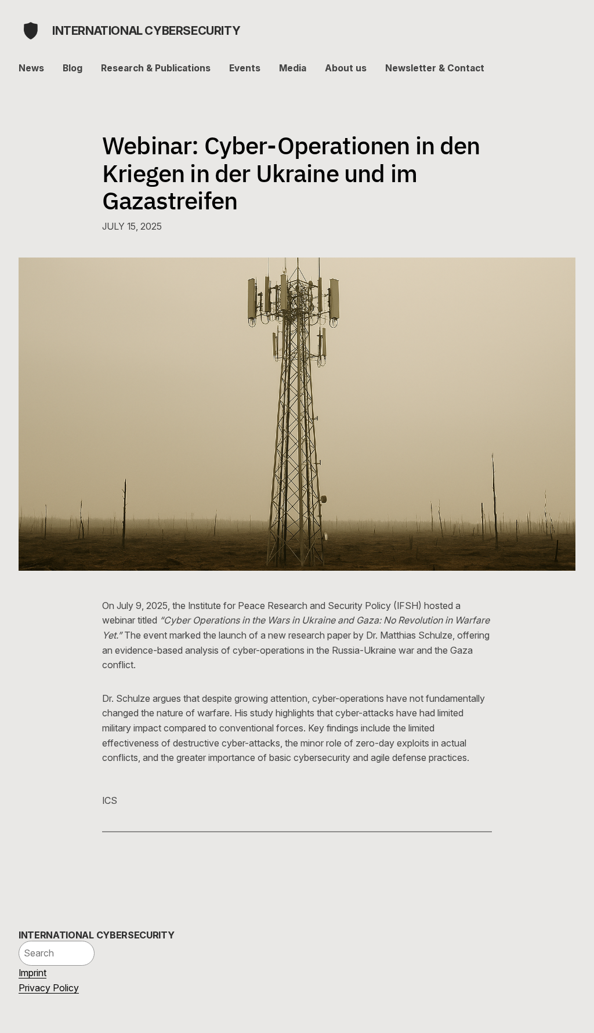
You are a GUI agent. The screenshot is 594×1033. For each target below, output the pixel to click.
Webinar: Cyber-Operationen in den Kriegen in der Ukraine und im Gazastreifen (291, 173)
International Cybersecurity (146, 31)
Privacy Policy (49, 988)
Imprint (32, 972)
